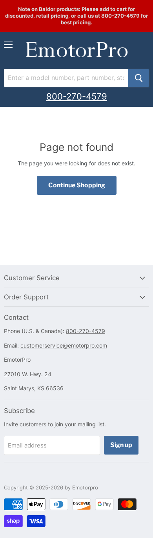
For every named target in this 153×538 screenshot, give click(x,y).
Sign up (121, 445)
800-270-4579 (76, 96)
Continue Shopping (76, 185)
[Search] (138, 78)
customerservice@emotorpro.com (63, 345)
